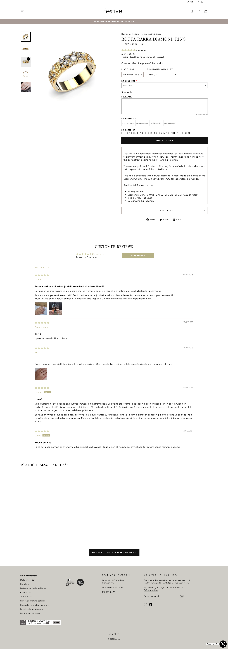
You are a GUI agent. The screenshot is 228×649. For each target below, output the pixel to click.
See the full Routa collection (139, 185)
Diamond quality (160, 69)
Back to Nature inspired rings (116, 552)
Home (124, 34)
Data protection (27, 580)
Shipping (138, 57)
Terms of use (26, 596)
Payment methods (28, 575)
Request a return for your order (34, 605)
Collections (134, 34)
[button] (128, 50)
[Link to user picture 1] (41, 308)
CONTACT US (164, 210)
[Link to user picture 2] (55, 308)
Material (128, 69)
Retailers (24, 584)
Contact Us (25, 592)
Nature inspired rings (150, 34)
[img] (42, 275)
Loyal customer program (31, 609)
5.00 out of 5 (97, 253)
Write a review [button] (137, 255)
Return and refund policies (32, 600)
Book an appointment (30, 613)
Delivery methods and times (33, 588)
